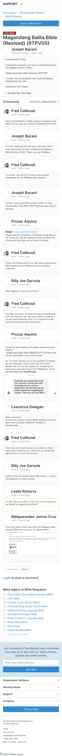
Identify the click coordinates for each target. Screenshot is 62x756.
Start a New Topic (31, 23)
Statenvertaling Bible (19, 630)
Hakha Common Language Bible (26, 610)
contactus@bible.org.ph (25, 232)
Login (7, 578)
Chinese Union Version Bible (23, 602)
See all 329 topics (17, 634)
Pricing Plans (31, 709)
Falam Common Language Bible (26, 618)
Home (5, 729)
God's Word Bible (17, 622)
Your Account (8, 732)
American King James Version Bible (28, 606)
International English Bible (22, 614)
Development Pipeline (32, 12)
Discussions (9, 12)
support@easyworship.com (14, 735)
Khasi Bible (14, 626)
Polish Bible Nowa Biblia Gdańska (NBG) (30, 594)
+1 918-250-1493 (10, 739)
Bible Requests (13, 16)
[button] (31, 680)
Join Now (31, 669)
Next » (25, 569)
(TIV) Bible (13, 598)
